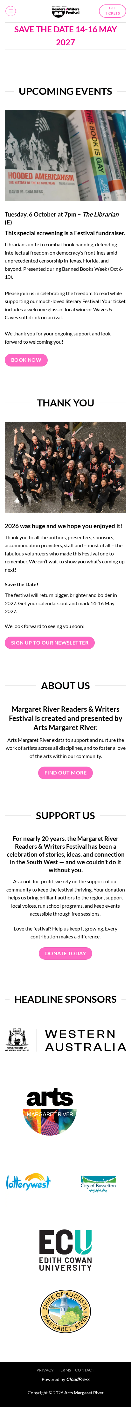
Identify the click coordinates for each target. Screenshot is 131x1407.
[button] (10, 11)
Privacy (45, 1370)
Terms (64, 1370)
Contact (84, 1370)
